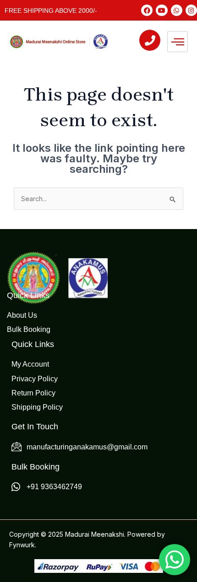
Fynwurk (22, 545)
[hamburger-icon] (177, 41)
